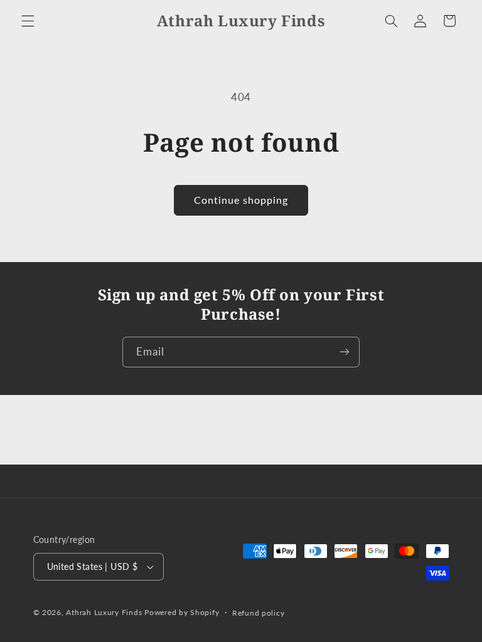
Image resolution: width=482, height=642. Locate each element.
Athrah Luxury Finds (104, 612)
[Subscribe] (344, 352)
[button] (27, 20)
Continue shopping (241, 200)
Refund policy (258, 613)
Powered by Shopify (181, 612)
